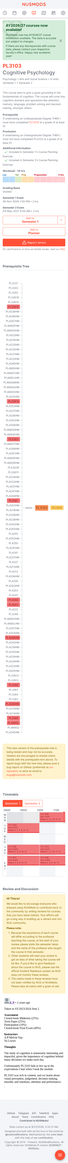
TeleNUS (44, 1113)
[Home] (34, 4)
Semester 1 (12, 803)
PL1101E (34, 122)
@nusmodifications (16, 1134)
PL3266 (13, 718)
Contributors (38, 1116)
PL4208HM (12, 703)
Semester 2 (32, 803)
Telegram (23, 1113)
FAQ (62, 249)
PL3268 (13, 684)
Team (25, 1116)
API (34, 1113)
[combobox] (34, 220)
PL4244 (13, 599)
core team (57, 1134)
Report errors (36, 242)
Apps (55, 1113)
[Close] (61, 40)
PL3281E (13, 306)
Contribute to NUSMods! (34, 1120)
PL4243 (13, 604)
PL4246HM (12, 637)
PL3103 (41, 508)
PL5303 (13, 439)
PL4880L (13, 722)
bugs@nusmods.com (19, 774)
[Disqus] (34, 1041)
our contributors (43, 1137)
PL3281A (13, 401)
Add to (30, 220)
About (15, 1116)
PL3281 (13, 500)
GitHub (11, 1113)
